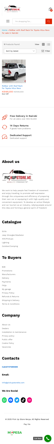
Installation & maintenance (14, 332)
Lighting (5, 242)
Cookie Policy (8, 343)
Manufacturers (8, 274)
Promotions (7, 271)
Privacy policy (8, 336)
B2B (3, 267)
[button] (7, 81)
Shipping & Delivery (10, 300)
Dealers (5, 328)
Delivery (5, 278)
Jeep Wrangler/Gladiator (13, 235)
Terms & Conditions (10, 304)
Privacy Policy (8, 293)
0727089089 (12, 367)
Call (4, 367)
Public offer (7, 339)
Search (48, 21)
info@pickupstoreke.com (13, 383)
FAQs (4, 285)
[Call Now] (47, 438)
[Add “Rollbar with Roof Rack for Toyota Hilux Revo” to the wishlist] (19, 81)
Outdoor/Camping (10, 246)
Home (4, 30)
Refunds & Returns (10, 296)
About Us (6, 325)
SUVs (4, 231)
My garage (6, 289)
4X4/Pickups (7, 239)
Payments (6, 282)
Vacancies (6, 347)
